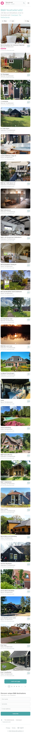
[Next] (27, 33)
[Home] (2, 720)
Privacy (8, 728)
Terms (14, 728)
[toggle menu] (28, 3)
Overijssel (14, 15)
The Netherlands (9, 720)
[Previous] (3, 33)
